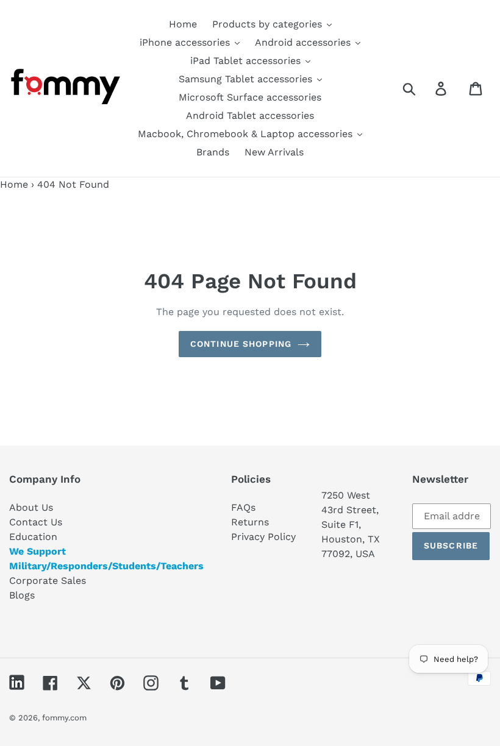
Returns (250, 522)
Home (14, 184)
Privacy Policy (263, 536)
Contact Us (35, 522)
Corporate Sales (47, 580)
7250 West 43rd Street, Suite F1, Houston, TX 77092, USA (350, 524)
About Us (31, 507)
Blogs (22, 595)
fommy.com (64, 717)
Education (33, 536)
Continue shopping (240, 344)
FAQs (243, 507)
